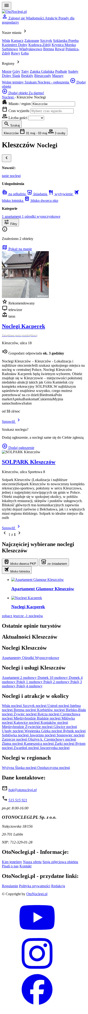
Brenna (48, 49)
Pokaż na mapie (17, 249)
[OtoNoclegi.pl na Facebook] (37, 1006)
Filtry (10, 222)
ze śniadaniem (54, 562)
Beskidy (27, 76)
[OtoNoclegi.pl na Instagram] (37, 970)
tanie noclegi (11, 176)
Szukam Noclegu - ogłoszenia (47, 82)
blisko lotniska (17, 569)
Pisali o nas (10, 866)
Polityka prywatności (34, 886)
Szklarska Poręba (66, 41)
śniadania (37, 194)
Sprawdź (12, 422)
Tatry (25, 71)
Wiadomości (35, 18)
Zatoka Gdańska (42, 71)
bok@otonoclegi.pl (22, 790)
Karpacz (17, 41)
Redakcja (58, 886)
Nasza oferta (32, 862)
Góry (16, 71)
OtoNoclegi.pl (36, 894)
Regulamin (10, 886)
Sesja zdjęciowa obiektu (60, 862)
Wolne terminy (13, 82)
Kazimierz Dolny (14, 45)
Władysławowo (30, 49)
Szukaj (12, 123)
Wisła (6, 41)
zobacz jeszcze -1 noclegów (22, 616)
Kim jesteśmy (12, 862)
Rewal (60, 49)
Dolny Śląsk (11, 76)
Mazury (58, 76)
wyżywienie (61, 194)
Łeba (25, 53)
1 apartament (12, 216)
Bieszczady (42, 76)
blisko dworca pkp (41, 201)
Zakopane (31, 41)
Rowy (15, 53)
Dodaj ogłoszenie (18, 448)
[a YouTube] (37, 934)
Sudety (73, 71)
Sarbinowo (10, 49)
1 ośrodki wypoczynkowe (41, 216)
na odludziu (14, 194)
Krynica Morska (64, 45)
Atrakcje (51, 18)
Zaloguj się (14, 18)
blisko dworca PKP (20, 562)
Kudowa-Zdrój (39, 45)
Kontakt (25, 866)
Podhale (61, 71)
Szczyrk (46, 41)
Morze (6, 71)
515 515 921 (17, 800)
